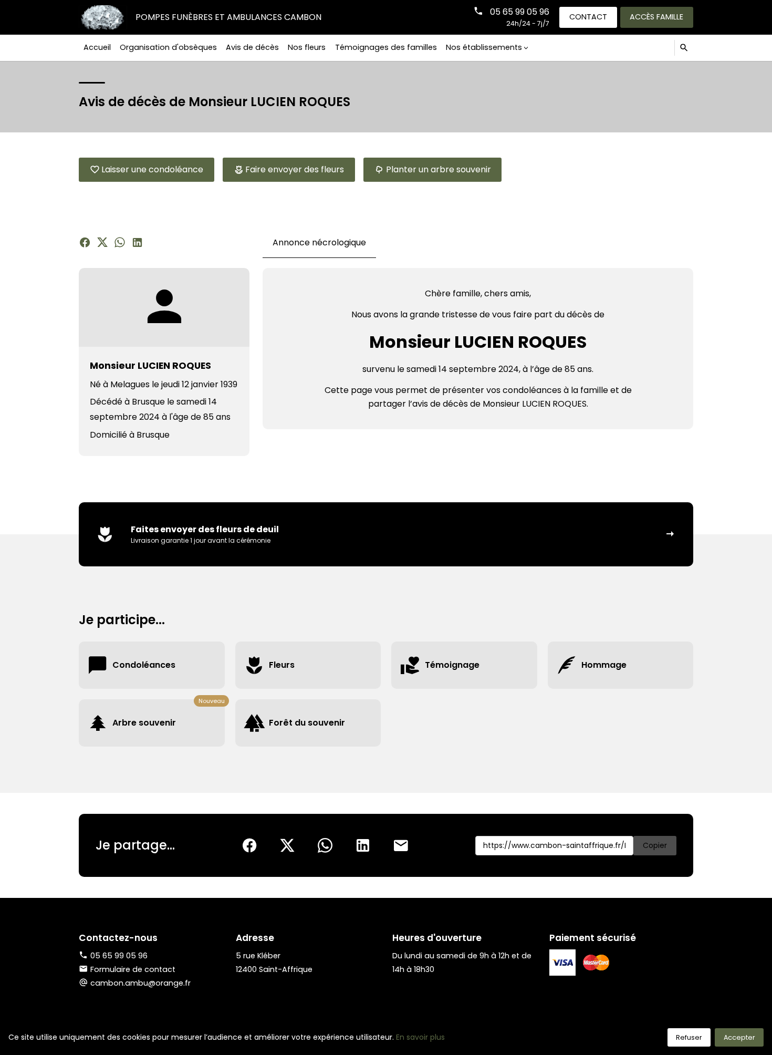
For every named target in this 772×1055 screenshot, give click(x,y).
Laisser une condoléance (152, 169)
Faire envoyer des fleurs (294, 169)
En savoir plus (420, 1037)
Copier (655, 845)
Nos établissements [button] (484, 47)
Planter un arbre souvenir (438, 169)
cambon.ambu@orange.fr (140, 983)
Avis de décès (252, 47)
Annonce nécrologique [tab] (319, 242)
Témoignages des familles (386, 47)
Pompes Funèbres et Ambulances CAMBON (228, 17)
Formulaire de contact (132, 969)
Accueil (97, 47)
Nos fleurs (307, 47)
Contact (588, 17)
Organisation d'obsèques (168, 47)
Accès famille (656, 17)
